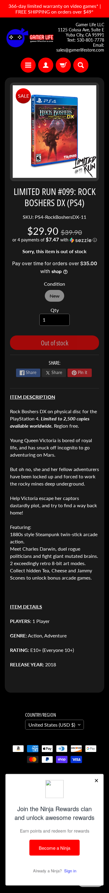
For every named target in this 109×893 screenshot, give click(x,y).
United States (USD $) (51, 725)
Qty (55, 310)
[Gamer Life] (29, 37)
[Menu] (28, 65)
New (57, 297)
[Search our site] (80, 65)
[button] (54, 240)
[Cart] (63, 65)
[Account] (45, 65)
